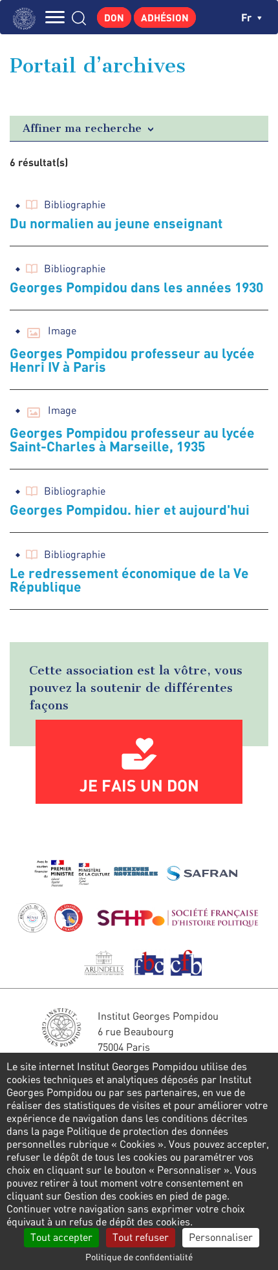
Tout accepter (61, 1237)
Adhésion (165, 17)
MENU (55, 17)
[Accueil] (27, 17)
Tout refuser (140, 1237)
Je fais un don (139, 785)
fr (247, 17)
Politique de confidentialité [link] (139, 1256)
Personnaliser (221, 1237)
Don (114, 17)
